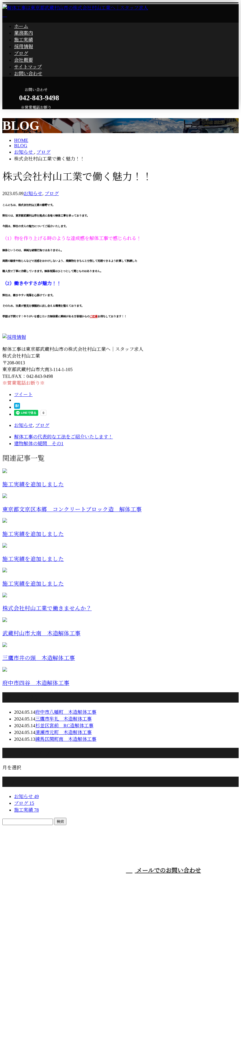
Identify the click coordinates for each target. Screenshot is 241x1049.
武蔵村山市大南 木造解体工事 (41, 633)
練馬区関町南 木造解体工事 (65, 739)
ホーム (21, 26)
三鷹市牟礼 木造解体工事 (63, 718)
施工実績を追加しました (33, 484)
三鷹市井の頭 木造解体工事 (38, 658)
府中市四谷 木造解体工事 (35, 683)
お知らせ (33, 193)
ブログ (21, 53)
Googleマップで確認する (29, 998)
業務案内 (23, 33)
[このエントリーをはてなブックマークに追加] (17, 407)
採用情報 (23, 46)
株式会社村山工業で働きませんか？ (47, 608)
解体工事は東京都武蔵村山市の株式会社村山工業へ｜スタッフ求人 (72, 1030)
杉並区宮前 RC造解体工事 (64, 725)
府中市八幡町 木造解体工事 (65, 712)
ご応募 (94, 316)
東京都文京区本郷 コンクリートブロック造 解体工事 (72, 509)
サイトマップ (28, 66)
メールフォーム (22, 113)
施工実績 (23, 39)
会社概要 (23, 60)
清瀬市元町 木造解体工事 (63, 732)
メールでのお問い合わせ (168, 870)
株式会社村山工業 (111, 898)
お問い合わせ (28, 73)
